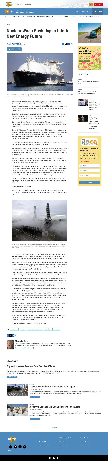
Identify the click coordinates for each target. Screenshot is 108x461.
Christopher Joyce (16, 43)
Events (82, 16)
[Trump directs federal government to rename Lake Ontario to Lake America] (83, 102)
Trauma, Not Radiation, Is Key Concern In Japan (52, 386)
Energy (57, 329)
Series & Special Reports (45, 16)
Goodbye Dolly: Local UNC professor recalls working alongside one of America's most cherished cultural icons (94, 123)
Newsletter (31, 16)
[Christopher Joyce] (10, 344)
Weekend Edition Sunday (35, 329)
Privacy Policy (63, 441)
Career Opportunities (44, 445)
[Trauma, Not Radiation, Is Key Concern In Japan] (17, 389)
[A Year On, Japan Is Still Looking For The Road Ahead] (17, 410)
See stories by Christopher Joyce (26, 348)
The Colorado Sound (85, 445)
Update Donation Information (87, 438)
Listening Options (43, 441)
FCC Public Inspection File (66, 438)
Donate (99, 4)
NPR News (9, 25)
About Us (41, 438)
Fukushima (48, 329)
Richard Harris (10, 369)
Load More (54, 427)
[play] (7, 11)
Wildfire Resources (92, 16)
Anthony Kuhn (32, 409)
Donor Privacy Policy (65, 445)
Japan (23, 329)
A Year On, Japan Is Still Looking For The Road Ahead (54, 406)
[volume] (11, 11)
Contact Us (83, 441)
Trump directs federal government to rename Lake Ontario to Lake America (94, 106)
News (90, 115)
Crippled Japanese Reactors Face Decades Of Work (31, 366)
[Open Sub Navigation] (9, 16)
